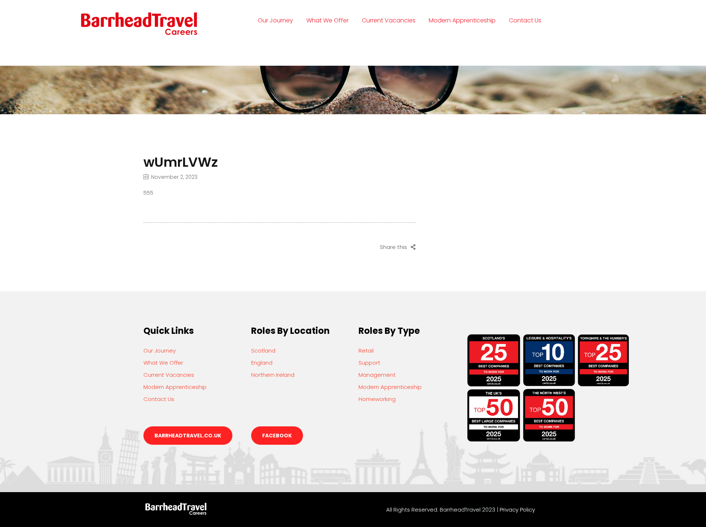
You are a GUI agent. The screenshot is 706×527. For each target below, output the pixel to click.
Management (377, 375)
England (261, 363)
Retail (366, 350)
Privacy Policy (517, 509)
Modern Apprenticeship (462, 20)
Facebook (277, 435)
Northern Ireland (273, 375)
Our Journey (275, 20)
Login (266, 49)
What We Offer (327, 20)
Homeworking (377, 399)
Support (369, 363)
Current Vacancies (389, 20)
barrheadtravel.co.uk (187, 435)
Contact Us (525, 20)
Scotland (263, 350)
